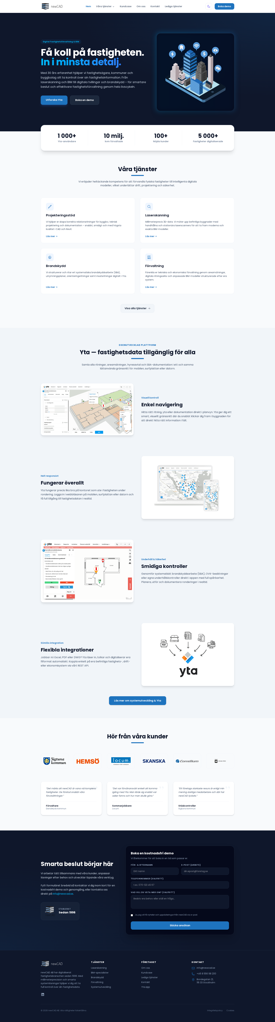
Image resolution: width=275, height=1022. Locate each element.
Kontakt (155, 6)
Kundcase (125, 6)
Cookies (230, 1010)
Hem (88, 6)
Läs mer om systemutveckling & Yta (137, 700)
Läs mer (51, 236)
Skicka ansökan (180, 925)
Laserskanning (99, 967)
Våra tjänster (104, 6)
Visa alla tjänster (136, 308)
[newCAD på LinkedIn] (43, 994)
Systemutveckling (101, 987)
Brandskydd (97, 977)
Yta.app (145, 987)
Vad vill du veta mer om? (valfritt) (153, 892)
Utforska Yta (54, 100)
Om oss (141, 6)
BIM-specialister (100, 972)
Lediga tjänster (173, 6)
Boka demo (224, 6)
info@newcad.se (63, 894)
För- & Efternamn (142, 865)
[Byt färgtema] (208, 6)
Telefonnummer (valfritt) (147, 878)
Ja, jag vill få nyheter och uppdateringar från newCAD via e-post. (166, 915)
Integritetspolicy (215, 1010)
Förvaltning (97, 982)
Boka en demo (84, 100)
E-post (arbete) (191, 865)
